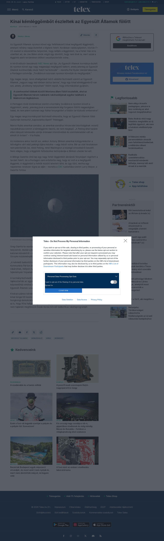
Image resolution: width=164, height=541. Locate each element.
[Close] (126, 241)
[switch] (113, 282)
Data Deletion (67, 300)
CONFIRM (63, 291)
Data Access (82, 300)
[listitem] (81, 276)
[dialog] (82, 270)
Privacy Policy (96, 300)
